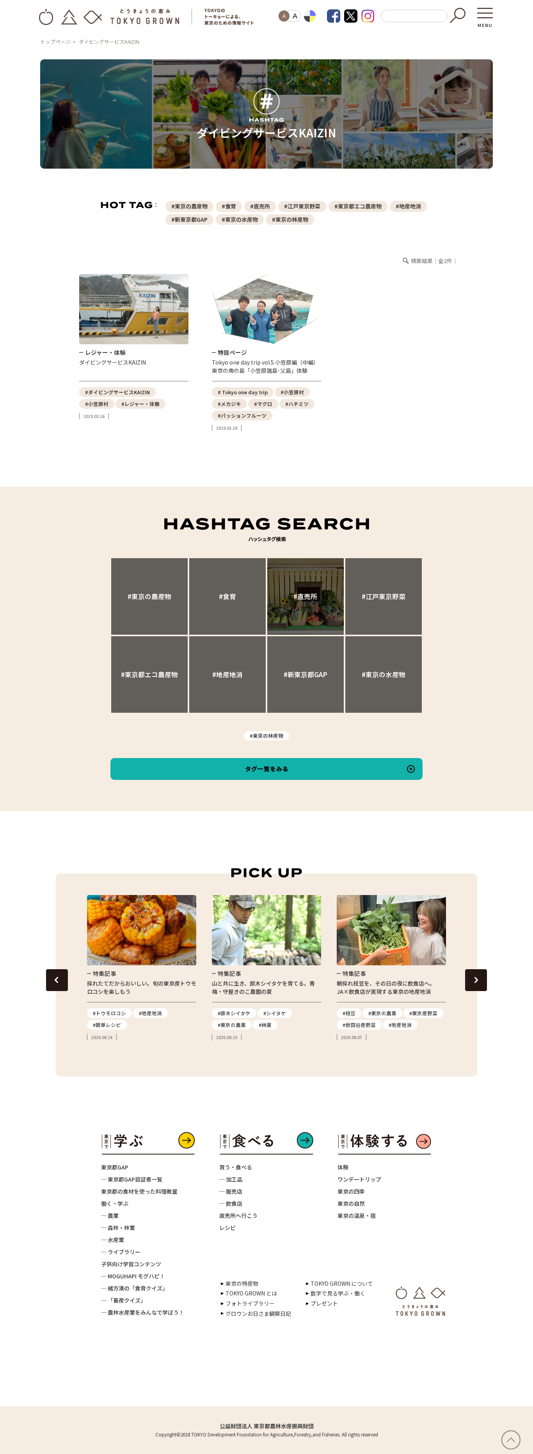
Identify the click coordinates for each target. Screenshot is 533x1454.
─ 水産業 (112, 1240)
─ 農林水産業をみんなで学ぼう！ (142, 1312)
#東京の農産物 (189, 206)
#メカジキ (229, 404)
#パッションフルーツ (242, 415)
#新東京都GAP (189, 219)
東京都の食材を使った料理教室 (139, 1191)
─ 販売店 (230, 1191)
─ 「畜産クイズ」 (123, 1300)
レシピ (227, 1228)
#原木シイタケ (234, 1013)
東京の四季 (351, 1191)
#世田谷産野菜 (359, 1025)
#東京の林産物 (290, 219)
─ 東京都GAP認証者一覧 (131, 1179)
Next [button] (476, 980)
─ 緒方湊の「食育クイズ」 (134, 1288)
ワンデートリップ (359, 1179)
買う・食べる (235, 1167)
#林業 (265, 1025)
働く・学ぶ (114, 1203)
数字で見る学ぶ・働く (338, 1293)
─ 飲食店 (230, 1203)
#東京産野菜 (423, 1013)
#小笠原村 (96, 404)
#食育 (229, 206)
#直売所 (260, 206)
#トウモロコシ (109, 1013)
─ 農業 (110, 1215)
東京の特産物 (242, 1283)
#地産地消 (408, 206)
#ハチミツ (297, 404)
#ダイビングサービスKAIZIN (117, 392)
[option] (141, 968)
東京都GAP (114, 1167)
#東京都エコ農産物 (358, 206)
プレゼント (324, 1303)
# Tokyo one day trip (243, 392)
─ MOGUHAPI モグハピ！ (133, 1276)
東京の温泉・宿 (357, 1215)
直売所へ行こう (238, 1215)
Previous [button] (57, 980)
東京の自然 (351, 1203)
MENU (485, 22)
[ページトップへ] (515, 1440)
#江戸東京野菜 (302, 206)
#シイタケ (274, 1013)
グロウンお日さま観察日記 (258, 1313)
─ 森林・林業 (118, 1228)
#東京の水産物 (240, 219)
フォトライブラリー (250, 1303)
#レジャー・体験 (140, 404)
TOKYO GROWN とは (251, 1293)
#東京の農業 (232, 1025)
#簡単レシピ (107, 1025)
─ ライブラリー (120, 1252)
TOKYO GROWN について (342, 1283)
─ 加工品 (230, 1179)
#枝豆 (349, 1013)
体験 (343, 1167)
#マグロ (263, 404)
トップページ (55, 41)
